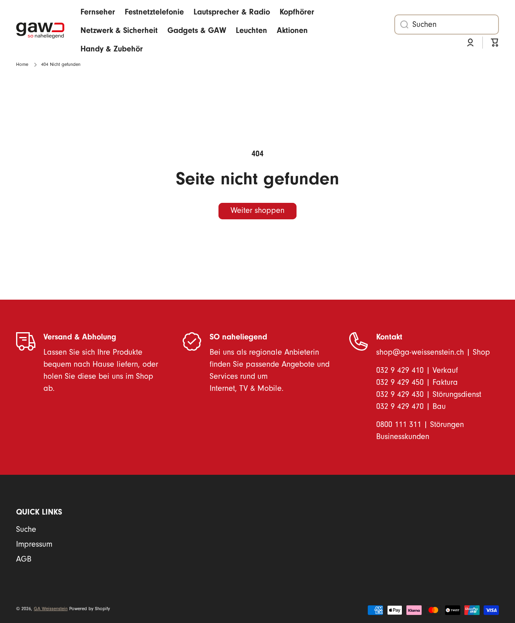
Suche (26, 529)
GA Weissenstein (51, 608)
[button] (495, 43)
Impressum (34, 544)
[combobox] (446, 24)
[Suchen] (401, 24)
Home (22, 64)
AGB (23, 559)
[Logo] (40, 30)
